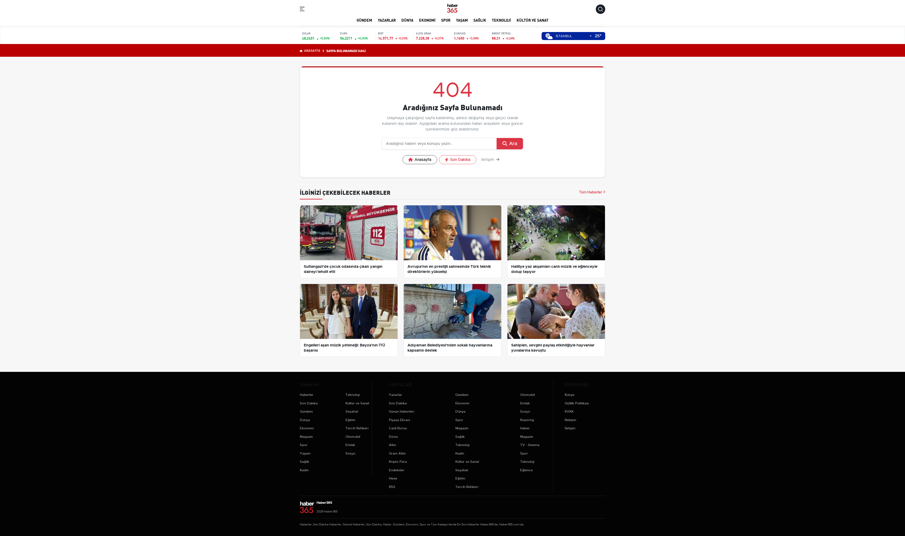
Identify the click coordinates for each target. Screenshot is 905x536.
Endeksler (396, 470)
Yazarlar (387, 20)
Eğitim (350, 420)
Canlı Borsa (398, 428)
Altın (392, 445)
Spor (445, 20)
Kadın (304, 470)
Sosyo (350, 453)
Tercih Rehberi (357, 428)
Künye (569, 395)
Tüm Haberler (590, 192)
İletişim (488, 159)
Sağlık (479, 20)
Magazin (306, 436)
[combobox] (573, 36)
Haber (525, 428)
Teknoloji (501, 20)
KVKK (569, 411)
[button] (302, 9)
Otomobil (353, 436)
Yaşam (462, 20)
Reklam (570, 420)
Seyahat (352, 411)
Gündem (364, 20)
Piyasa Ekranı (399, 420)
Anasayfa (311, 50)
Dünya (407, 20)
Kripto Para (398, 461)
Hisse (393, 478)
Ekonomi (427, 20)
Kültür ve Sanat (532, 20)
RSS (392, 487)
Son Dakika (460, 159)
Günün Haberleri (401, 411)
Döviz (393, 436)
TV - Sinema (529, 445)
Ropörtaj (527, 420)
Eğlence (526, 470)
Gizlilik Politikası (577, 403)
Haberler (306, 395)
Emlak (350, 445)
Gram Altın (397, 453)
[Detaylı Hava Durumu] (549, 36)
